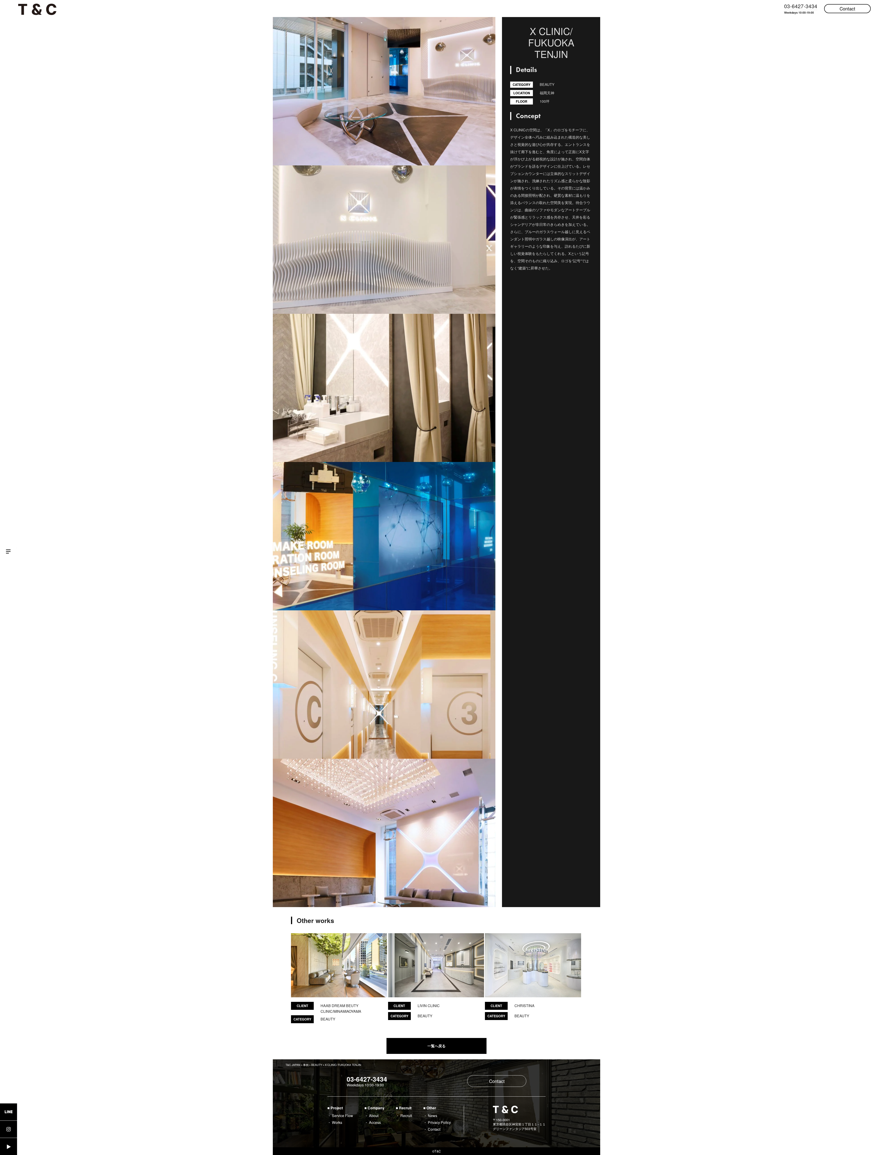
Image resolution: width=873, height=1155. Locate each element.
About (374, 1115)
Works (337, 1122)
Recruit (406, 1115)
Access (375, 1122)
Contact (847, 8)
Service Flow (342, 1115)
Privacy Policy (439, 1122)
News (432, 1115)
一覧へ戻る (436, 1045)
